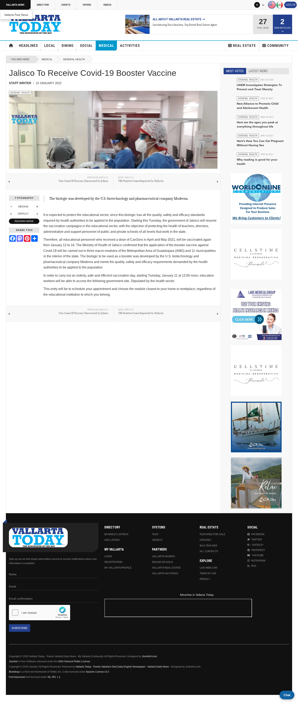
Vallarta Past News (16, 14)
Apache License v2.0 (97, 671)
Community (278, 45)
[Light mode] (257, 5)
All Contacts (209, 551)
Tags (155, 534)
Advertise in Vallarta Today (197, 594)
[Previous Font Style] (11, 213)
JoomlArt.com (149, 656)
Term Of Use (208, 573)
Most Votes (235, 71)
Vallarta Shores (163, 556)
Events (65, 4)
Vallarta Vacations (165, 573)
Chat (287, 695)
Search (157, 540)
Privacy (205, 579)
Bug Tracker (208, 545)
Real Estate (244, 45)
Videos (107, 4)
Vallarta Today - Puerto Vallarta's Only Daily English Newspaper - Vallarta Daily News (122, 666)
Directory (43, 4)
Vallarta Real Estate (166, 567)
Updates (205, 540)
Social (86, 45)
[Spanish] (279, 4)
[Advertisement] (196, 608)
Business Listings (116, 534)
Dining (68, 45)
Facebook (258, 534)
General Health (74, 59)
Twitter (256, 539)
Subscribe (20, 628)
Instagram (258, 560)
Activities (130, 45)
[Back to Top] (4, 699)
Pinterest (258, 550)
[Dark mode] (263, 5)
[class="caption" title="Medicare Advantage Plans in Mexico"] (137, 24)
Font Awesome (17, 677)
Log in (290, 4)
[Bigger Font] (37, 206)
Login (108, 556)
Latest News (258, 71)
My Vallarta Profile (118, 567)
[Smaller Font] (11, 206)
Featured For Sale (212, 534)
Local (49, 45)
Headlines (28, 45)
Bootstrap (14, 671)
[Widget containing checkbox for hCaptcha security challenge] (39, 612)
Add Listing (112, 540)
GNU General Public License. (74, 661)
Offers (87, 4)
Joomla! (13, 661)
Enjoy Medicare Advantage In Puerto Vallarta (188, 19)
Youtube (258, 555)
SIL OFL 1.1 (53, 677)
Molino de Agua (162, 562)
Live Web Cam (208, 567)
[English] (271, 4)
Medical (106, 45)
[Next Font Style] (37, 213)
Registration (113, 562)
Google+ (258, 544)
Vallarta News (15, 4)
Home (11, 45)
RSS (253, 566)
